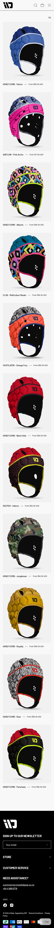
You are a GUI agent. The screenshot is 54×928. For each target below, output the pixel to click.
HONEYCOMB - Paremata (14, 787)
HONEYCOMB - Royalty (13, 646)
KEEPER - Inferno (11, 506)
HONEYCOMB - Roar (12, 717)
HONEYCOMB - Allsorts (13, 225)
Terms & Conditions (36, 913)
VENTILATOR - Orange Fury (15, 365)
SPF (25, 913)
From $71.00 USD (36, 154)
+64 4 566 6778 (10, 888)
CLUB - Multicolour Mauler (14, 295)
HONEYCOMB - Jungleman (15, 576)
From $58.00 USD (36, 84)
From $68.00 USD (40, 365)
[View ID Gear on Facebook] (5, 905)
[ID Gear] (8, 5)
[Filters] (49, 17)
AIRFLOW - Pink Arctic (13, 154)
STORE (7, 857)
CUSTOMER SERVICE (16, 868)
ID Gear (11, 913)
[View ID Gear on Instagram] (12, 905)
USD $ (5, 899)
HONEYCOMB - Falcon (13, 84)
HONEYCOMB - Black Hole (14, 435)
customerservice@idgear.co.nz (18, 884)
